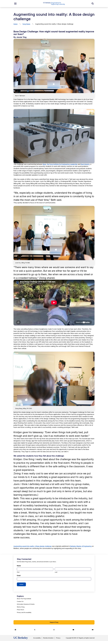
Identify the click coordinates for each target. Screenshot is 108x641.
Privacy (58, 638)
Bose (44, 164)
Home (15, 24)
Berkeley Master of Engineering (81, 546)
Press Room (20, 609)
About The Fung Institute (24, 598)
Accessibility (37, 638)
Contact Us (20, 601)
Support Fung (54, 622)
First (18, 572)
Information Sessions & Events (26, 604)
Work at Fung (20, 607)
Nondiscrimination (48, 638)
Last (56, 572)
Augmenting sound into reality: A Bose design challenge (33, 546)
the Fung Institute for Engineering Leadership (62, 164)
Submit (21, 584)
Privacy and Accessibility (24, 612)
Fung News (26, 24)
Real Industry (85, 164)
